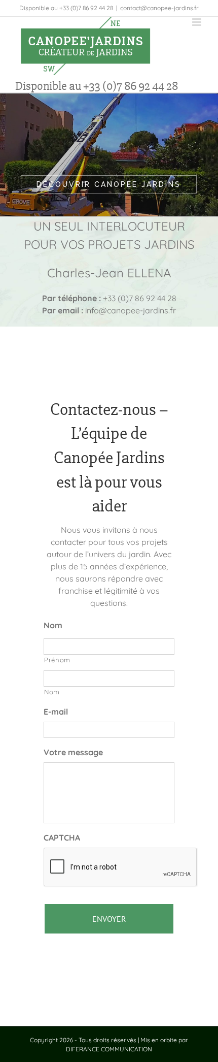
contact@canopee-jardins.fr (159, 8)
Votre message (73, 752)
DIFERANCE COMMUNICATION (109, 1049)
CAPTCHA (62, 837)
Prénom (57, 660)
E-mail (56, 711)
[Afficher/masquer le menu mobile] (197, 22)
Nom (53, 625)
